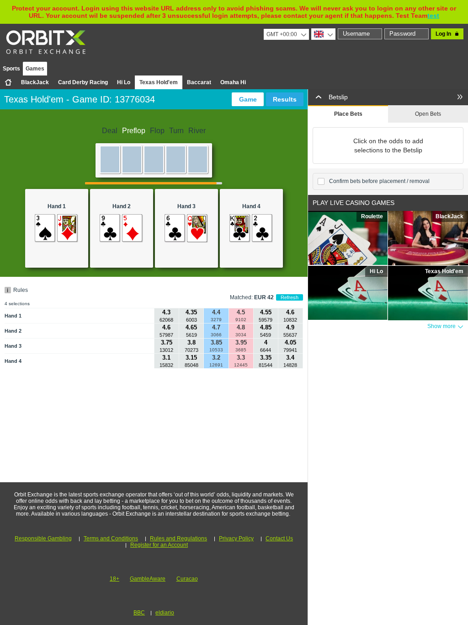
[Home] (8, 82)
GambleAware (147, 579)
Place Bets (348, 114)
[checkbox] (321, 181)
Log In (443, 34)
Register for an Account (159, 545)
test (433, 15)
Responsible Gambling (43, 538)
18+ (114, 579)
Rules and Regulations (178, 538)
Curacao (187, 579)
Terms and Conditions (111, 538)
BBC (139, 612)
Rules (20, 290)
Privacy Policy (236, 538)
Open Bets (428, 114)
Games (35, 68)
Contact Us (279, 538)
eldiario (164, 612)
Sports (11, 68)
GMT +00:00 (281, 34)
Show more (441, 326)
